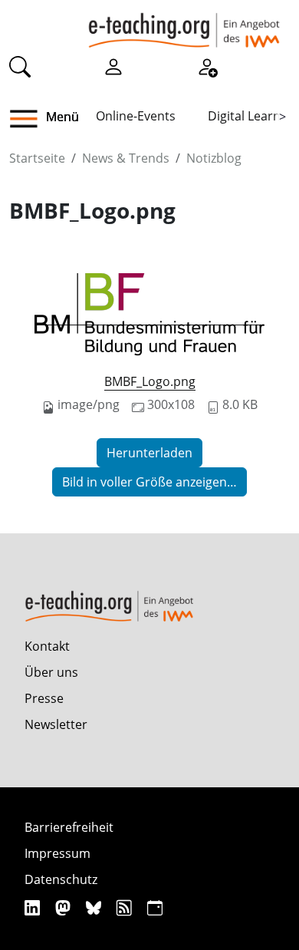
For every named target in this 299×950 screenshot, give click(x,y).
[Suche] (20, 66)
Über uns (51, 672)
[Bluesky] (95, 907)
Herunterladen (149, 452)
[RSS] (126, 907)
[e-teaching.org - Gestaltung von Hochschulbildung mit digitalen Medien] (184, 24)
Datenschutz (61, 879)
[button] (29, 118)
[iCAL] (155, 907)
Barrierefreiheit (69, 827)
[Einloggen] (113, 66)
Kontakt (47, 646)
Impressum (57, 853)
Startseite (37, 158)
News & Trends (125, 158)
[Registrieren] (207, 66)
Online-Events (136, 115)
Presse (44, 698)
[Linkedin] (34, 907)
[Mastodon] (64, 907)
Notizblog (214, 158)
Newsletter (56, 724)
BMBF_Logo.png (150, 381)
